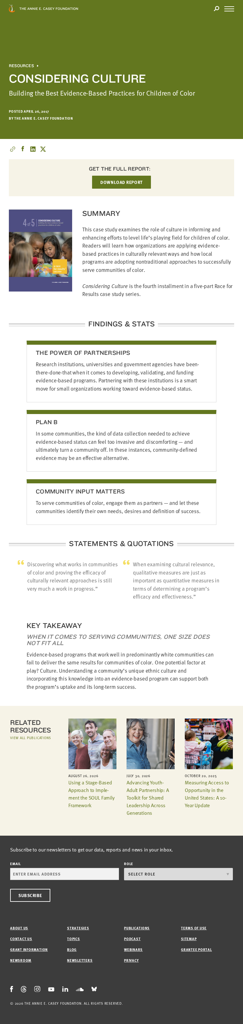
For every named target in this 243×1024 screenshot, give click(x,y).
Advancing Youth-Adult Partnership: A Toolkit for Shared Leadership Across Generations (148, 798)
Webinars (133, 949)
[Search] (216, 9)
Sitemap (188, 938)
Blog (72, 949)
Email (15, 863)
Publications (137, 928)
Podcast (132, 938)
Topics (73, 938)
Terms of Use (194, 928)
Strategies (78, 928)
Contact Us (21, 938)
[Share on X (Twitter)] (43, 149)
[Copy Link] (12, 149)
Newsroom (20, 960)
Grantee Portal (196, 949)
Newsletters (79, 960)
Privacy (131, 960)
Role (128, 863)
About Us (19, 928)
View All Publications (30, 737)
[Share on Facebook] (23, 149)
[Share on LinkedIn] (33, 149)
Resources (21, 65)
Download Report (121, 182)
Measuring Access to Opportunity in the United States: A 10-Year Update (207, 794)
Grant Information (29, 949)
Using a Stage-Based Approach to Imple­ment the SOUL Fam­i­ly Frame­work (91, 794)
